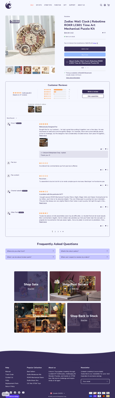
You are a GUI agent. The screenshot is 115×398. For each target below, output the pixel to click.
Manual (8, 371)
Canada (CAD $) (58, 393)
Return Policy (10, 386)
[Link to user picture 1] (43, 142)
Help (7, 368)
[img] (104, 33)
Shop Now (31, 288)
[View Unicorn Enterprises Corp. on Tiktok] (11, 392)
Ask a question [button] (93, 96)
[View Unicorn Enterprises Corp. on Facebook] (15, 392)
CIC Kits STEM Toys (34, 383)
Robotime (67, 16)
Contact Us (9, 377)
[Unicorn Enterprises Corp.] (8, 5)
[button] (72, 5)
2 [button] (55, 231)
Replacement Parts (11, 383)
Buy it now (85, 55)
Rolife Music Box (32, 380)
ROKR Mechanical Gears (35, 377)
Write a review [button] (93, 92)
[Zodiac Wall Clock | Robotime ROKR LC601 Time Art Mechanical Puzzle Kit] (9, 70)
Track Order (9, 374)
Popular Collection (34, 368)
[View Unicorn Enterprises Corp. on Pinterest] (19, 392)
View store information (73, 77)
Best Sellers (31, 371)
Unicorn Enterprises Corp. (59, 396)
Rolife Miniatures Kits (34, 374)
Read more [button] (43, 135)
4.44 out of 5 (26, 93)
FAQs (7, 380)
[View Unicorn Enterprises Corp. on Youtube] (23, 392)
